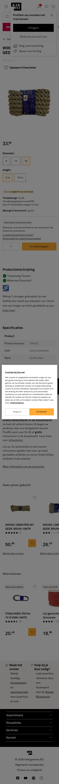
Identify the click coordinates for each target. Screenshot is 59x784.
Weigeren (17, 412)
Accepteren (41, 412)
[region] (29, 392)
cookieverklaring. (17, 403)
